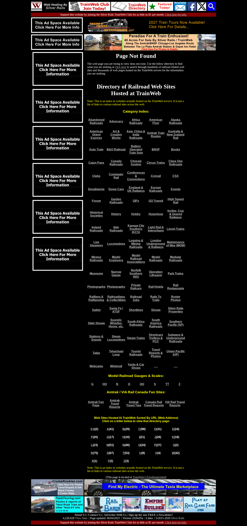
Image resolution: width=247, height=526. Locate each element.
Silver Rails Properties (175, 310)
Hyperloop (156, 214)
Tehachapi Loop (116, 353)
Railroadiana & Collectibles (116, 298)
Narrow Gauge (116, 273)
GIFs (136, 200)
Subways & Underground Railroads (175, 338)
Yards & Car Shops (136, 366)
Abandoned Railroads (96, 121)
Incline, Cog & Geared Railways (175, 214)
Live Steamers (96, 244)
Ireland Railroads (96, 229)
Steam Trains (136, 338)
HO (105, 384)
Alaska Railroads (175, 121)
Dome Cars (116, 189)
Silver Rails (177, 518)
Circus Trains (156, 162)
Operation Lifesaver (156, 273)
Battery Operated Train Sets (136, 149)
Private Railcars (136, 287)
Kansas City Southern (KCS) (136, 229)
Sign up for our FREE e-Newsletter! (150, 514)
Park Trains (175, 273)
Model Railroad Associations (136, 258)
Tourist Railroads (135, 353)
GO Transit (156, 200)
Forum (96, 200)
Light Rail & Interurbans (156, 229)
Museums (96, 273)
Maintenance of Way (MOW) (175, 244)
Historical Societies (96, 214)
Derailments (96, 189)
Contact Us (95, 514)
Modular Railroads (175, 258)
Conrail (156, 176)
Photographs (96, 286)
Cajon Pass (96, 162)
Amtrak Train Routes (156, 134)
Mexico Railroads (96, 258)
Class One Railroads (176, 163)
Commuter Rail (116, 176)
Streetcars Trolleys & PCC (156, 338)
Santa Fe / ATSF (116, 310)
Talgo (96, 352)
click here (120, 67)
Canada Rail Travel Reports (154, 404)
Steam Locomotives (116, 338)
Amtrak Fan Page (96, 404)
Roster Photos (176, 298)
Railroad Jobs (136, 298)
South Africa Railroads (135, 323)
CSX (176, 176)
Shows (156, 310)
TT (167, 384)
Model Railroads (155, 258)
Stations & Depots (96, 338)
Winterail (116, 366)
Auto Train (96, 149)
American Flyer (155, 121)
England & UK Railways (136, 189)
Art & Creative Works (116, 134)
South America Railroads (155, 323)
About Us (80, 514)
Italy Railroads (116, 229)
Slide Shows (96, 323)
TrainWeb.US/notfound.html (149, 477)
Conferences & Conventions (136, 176)
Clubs (96, 176)
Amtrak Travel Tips (133, 404)
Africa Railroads (135, 121)
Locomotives (116, 243)
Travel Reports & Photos (156, 353)
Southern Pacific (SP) (176, 323)
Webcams (96, 366)
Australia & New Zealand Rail (175, 134)
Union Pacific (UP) (176, 353)
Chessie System (136, 163)
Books (175, 149)
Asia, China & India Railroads (136, 134)
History (116, 214)
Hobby (135, 214)
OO (142, 384)
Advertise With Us (115, 514)
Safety (96, 310)
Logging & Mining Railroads (136, 244)
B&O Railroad (116, 149)
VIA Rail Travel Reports (175, 404)
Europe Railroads (155, 189)
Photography (116, 286)
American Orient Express (96, 134)
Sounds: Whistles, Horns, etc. (116, 323)
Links (149, 518)
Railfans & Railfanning (96, 298)
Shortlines (136, 310)
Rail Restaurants (175, 287)
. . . (156, 366)
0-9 (93, 429)
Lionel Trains (175, 228)
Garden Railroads (116, 201)
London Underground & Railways (155, 244)
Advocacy (116, 121)
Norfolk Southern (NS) (135, 273)
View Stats (81, 518)
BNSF (156, 149)
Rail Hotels (155, 286)
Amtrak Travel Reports (114, 404)
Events (175, 189)
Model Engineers (116, 258)
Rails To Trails (155, 298)
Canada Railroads (116, 163)
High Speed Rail (176, 201)
